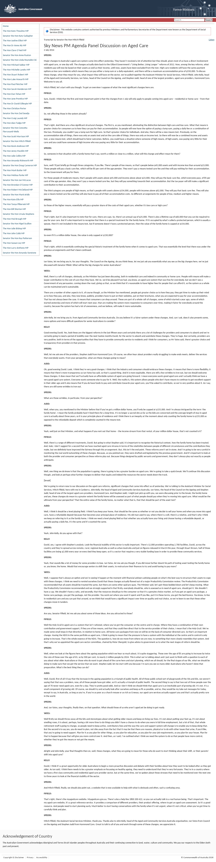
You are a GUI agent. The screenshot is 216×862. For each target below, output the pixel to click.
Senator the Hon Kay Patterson (17, 238)
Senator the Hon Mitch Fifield (17, 141)
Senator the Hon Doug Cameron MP (20, 166)
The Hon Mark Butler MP (14, 170)
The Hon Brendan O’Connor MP (18, 185)
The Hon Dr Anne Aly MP (14, 45)
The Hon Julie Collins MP (14, 156)
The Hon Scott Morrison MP (16, 137)
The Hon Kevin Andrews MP (16, 146)
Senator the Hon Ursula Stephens (18, 214)
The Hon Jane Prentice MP (15, 99)
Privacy (30, 857)
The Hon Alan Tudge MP (14, 123)
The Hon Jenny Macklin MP (15, 151)
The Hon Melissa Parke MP (15, 175)
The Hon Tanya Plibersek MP (16, 204)
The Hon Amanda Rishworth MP (18, 161)
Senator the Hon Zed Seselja (16, 113)
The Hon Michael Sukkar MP (16, 65)
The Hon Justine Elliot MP (15, 41)
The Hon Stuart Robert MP (15, 75)
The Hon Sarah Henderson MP (17, 89)
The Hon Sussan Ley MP (14, 243)
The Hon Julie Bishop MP (14, 229)
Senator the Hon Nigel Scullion (17, 224)
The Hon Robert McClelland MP (18, 190)
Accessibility (41, 857)
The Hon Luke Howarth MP (15, 79)
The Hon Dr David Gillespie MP (17, 104)
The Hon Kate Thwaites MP (16, 31)
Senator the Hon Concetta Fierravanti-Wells (15, 130)
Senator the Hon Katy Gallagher (18, 36)
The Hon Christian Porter (14, 109)
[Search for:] (189, 20)
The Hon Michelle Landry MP (16, 70)
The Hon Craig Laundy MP (15, 118)
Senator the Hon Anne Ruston (17, 55)
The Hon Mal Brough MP (14, 219)
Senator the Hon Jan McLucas (17, 180)
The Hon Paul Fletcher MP (15, 84)
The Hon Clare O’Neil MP (14, 50)
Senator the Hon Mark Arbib (16, 195)
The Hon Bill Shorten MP (14, 209)
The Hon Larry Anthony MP (15, 248)
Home (6, 26)
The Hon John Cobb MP (13, 233)
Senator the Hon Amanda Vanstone (19, 253)
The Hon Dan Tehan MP (14, 94)
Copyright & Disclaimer (13, 857)
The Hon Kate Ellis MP (13, 200)
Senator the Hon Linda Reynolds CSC (20, 60)
